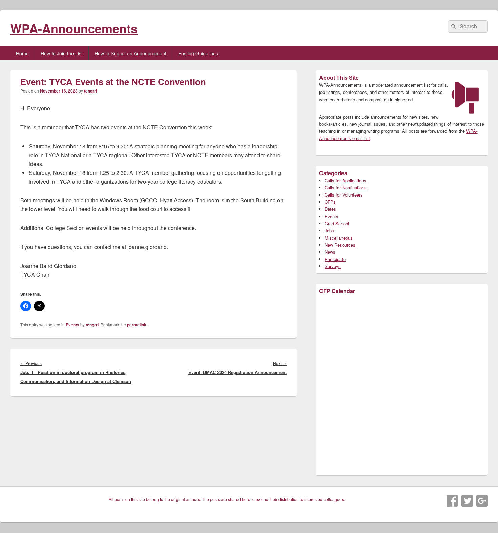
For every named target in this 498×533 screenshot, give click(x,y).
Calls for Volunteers (344, 194)
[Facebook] (452, 501)
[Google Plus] (482, 501)
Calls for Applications (345, 180)
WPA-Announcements (74, 28)
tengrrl (90, 91)
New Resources (340, 245)
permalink (136, 325)
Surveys (333, 266)
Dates (330, 209)
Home (22, 53)
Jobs (329, 230)
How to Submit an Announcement (130, 53)
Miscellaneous (339, 237)
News (330, 252)
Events (72, 325)
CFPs (330, 202)
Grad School (337, 223)
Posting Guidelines (198, 53)
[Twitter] (467, 501)
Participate (335, 259)
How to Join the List (62, 53)
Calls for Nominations (346, 187)
